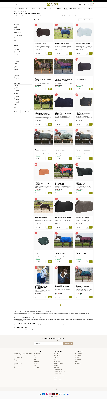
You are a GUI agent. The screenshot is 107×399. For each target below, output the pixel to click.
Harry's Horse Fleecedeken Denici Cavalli (63, 114)
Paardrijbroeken (17, 26)
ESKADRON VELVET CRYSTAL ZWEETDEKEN (83, 44)
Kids (14, 37)
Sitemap (56, 365)
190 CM (17, 102)
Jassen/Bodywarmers (18, 35)
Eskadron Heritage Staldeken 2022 (81, 184)
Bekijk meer (16, 55)
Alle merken (17, 47)
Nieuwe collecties (24, 8)
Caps (15, 34)
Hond (45, 8)
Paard (39, 8)
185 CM (17, 101)
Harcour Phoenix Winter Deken (41, 252)
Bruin (17, 68)
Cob (16, 85)
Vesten (15, 40)
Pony (16, 87)
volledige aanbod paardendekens (61, 313)
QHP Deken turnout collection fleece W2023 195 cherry (43, 79)
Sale (65, 8)
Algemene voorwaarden (59, 363)
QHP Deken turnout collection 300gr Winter (83, 150)
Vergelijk (38, 53)
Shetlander (18, 90)
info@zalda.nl (18, 367)
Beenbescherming (17, 32)
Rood (17, 64)
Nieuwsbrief (56, 367)
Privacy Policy (57, 361)
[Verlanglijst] (87, 4)
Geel (16, 63)
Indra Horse (72, 8)
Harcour (16, 54)
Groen (17, 61)
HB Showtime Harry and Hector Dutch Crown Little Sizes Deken (42, 287)
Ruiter (33, 8)
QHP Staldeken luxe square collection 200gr (63, 150)
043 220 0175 (19, 363)
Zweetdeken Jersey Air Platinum (41, 44)
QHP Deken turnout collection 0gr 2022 (61, 184)
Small (17, 75)
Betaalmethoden (57, 355)
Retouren (56, 377)
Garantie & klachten (58, 369)
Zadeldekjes (16, 27)
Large (17, 78)
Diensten (59, 8)
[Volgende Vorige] (66, 305)
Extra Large (18, 80)
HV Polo (16, 52)
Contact (90, 8)
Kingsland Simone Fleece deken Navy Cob (83, 114)
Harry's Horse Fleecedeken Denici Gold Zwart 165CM (42, 218)
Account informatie (78, 353)
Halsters (15, 30)
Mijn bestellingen (78, 355)
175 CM (17, 97)
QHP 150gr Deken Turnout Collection (83, 287)
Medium (17, 76)
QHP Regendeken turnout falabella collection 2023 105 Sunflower (42, 114)
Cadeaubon (52, 8)
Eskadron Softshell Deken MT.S (63, 218)
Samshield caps (57, 373)
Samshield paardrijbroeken (59, 371)
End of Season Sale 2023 (19, 42)
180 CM (17, 99)
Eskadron (17, 49)
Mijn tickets (77, 357)
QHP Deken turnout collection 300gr (60, 252)
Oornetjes (15, 38)
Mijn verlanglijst (78, 359)
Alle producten (77, 363)
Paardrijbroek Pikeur (58, 381)
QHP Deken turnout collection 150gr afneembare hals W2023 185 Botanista (63, 79)
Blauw (17, 66)
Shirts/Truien (16, 24)
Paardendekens (24, 11)
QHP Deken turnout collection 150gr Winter (42, 150)
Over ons (56, 353)
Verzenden (56, 357)
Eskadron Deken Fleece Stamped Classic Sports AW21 (84, 218)
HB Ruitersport (18, 51)
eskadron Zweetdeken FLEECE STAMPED (43, 184)
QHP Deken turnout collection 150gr (81, 252)
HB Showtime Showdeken (62, 286)
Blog (79, 8)
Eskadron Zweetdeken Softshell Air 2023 (82, 79)
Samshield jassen (57, 383)
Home (16, 8)
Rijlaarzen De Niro (58, 379)
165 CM (17, 96)
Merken (84, 8)
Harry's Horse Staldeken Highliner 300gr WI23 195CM (62, 44)
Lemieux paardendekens (59, 375)
